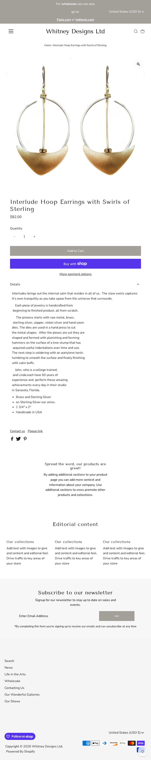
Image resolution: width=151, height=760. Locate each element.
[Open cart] (143, 31)
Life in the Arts (15, 674)
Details (15, 284)
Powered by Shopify (20, 751)
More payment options (76, 274)
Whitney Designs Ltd (75, 31)
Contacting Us (14, 688)
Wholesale (12, 681)
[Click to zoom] (138, 64)
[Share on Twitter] (19, 440)
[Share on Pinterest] (25, 440)
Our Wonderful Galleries (22, 694)
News (9, 667)
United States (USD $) (125, 11)
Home (47, 45)
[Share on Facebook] (12, 440)
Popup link (35, 431)
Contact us (17, 431)
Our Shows (12, 701)
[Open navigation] (22, 31)
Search (9, 661)
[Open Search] (136, 31)
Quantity (16, 228)
